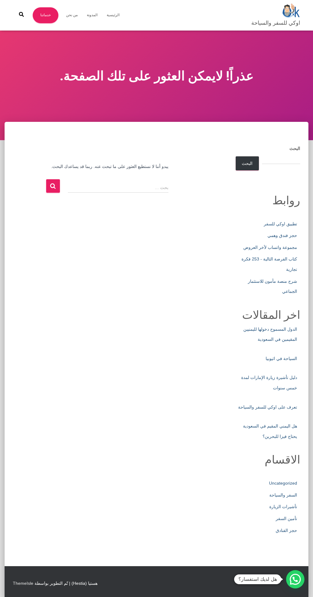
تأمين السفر (286, 518)
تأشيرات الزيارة (283, 506)
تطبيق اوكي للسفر (280, 223)
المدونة (92, 15)
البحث (294, 148)
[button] (295, 579)
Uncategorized (283, 483)
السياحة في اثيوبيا (281, 358)
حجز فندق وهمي (282, 235)
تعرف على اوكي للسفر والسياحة (267, 407)
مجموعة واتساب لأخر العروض (270, 247)
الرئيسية (113, 15)
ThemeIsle (23, 583)
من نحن (72, 15)
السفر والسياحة (283, 495)
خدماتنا (45, 15)
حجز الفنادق (286, 530)
